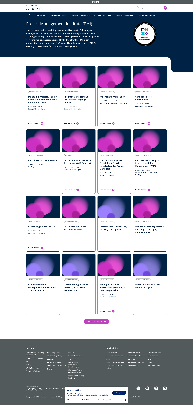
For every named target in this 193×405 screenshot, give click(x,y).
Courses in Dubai (133, 353)
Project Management (55, 362)
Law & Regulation (53, 353)
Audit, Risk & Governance (56, 366)
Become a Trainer (154, 366)
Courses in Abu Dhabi (135, 356)
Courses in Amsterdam (135, 362)
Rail (27, 361)
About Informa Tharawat (115, 362)
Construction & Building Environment (35, 354)
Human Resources (75, 356)
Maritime (50, 359)
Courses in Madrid (133, 366)
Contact (56, 389)
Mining (28, 365)
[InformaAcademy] (138, 388)
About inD (109, 359)
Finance (71, 353)
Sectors (150, 359)
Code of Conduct (154, 362)
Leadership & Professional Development (73, 364)
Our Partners (153, 356)
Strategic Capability (54, 356)
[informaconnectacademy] (156, 388)
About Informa (111, 353)
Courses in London (134, 359)
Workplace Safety (32, 368)
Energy (50, 369)
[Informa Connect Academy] (147, 388)
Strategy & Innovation (34, 358)
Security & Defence (33, 371)
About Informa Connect (114, 356)
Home (48, 389)
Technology (72, 359)
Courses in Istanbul (155, 353)
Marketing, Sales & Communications (75, 371)
